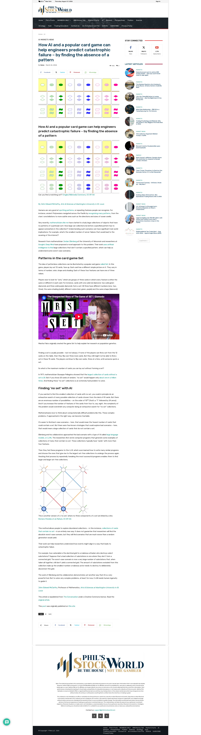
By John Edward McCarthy (49, 204)
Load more (143, 241)
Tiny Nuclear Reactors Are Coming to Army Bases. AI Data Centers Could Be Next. (149, 86)
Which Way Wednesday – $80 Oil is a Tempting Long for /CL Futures (147, 110)
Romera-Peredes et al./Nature (50, 519)
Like (130, 46)
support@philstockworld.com (104, 710)
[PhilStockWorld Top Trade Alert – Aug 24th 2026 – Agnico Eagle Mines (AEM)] (129, 231)
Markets (45, 40)
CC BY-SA (91, 195)
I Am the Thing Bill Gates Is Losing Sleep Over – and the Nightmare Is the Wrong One (148, 98)
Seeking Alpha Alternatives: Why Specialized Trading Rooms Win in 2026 (149, 195)
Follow (144, 46)
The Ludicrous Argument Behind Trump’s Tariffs (146, 134)
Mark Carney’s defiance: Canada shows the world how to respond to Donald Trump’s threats (149, 159)
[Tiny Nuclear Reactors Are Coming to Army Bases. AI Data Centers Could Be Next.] (129, 85)
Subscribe (157, 46)
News (51, 40)
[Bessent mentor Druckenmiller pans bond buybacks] (129, 146)
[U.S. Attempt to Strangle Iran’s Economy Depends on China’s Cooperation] (129, 207)
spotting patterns (66, 210)
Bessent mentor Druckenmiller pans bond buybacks (148, 146)
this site (72, 606)
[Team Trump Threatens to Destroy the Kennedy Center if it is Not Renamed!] (129, 170)
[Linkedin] (100, 716)
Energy (138, 155)
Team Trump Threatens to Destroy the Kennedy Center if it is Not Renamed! (149, 171)
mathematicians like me (59, 223)
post (44, 606)
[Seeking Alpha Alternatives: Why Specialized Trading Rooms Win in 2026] (129, 194)
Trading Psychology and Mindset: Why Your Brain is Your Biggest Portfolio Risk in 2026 (149, 122)
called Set (104, 264)
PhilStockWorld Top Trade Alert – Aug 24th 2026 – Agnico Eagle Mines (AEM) (148, 232)
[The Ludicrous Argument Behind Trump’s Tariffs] (129, 133)
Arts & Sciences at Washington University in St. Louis (82, 204)
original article (43, 600)
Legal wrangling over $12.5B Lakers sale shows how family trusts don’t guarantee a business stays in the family (149, 220)
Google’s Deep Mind (46, 244)
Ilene (42, 65)
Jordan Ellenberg (70, 241)
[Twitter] (106, 716)
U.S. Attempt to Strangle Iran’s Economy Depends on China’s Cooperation (146, 208)
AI (44, 34)
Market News (140, 131)
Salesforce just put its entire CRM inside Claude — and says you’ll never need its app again (148, 73)
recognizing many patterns (99, 213)
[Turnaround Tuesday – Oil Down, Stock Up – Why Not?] (129, 182)
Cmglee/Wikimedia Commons (74, 195)
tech (50, 614)
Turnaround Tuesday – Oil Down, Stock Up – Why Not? (148, 183)
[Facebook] (94, 716)
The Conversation (71, 597)
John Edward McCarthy (47, 588)
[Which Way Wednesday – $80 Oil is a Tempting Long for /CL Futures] (129, 109)
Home (40, 34)
